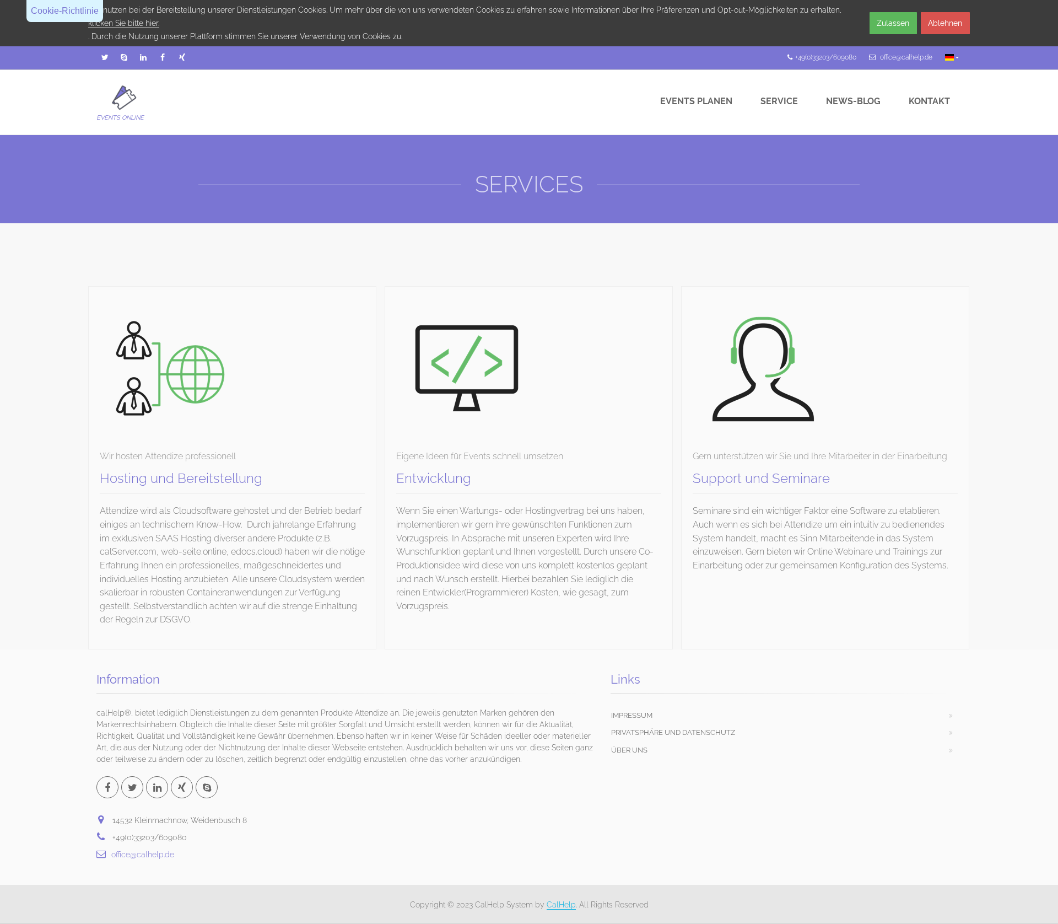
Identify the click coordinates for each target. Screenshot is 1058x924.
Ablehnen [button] (945, 23)
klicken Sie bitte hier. (123, 23)
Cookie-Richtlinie (65, 10)
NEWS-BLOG (853, 101)
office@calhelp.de (142, 854)
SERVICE (779, 101)
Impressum (631, 715)
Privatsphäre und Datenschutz (673, 732)
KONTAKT (929, 101)
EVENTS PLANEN (696, 101)
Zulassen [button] (893, 23)
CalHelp (561, 904)
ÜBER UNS (629, 750)
